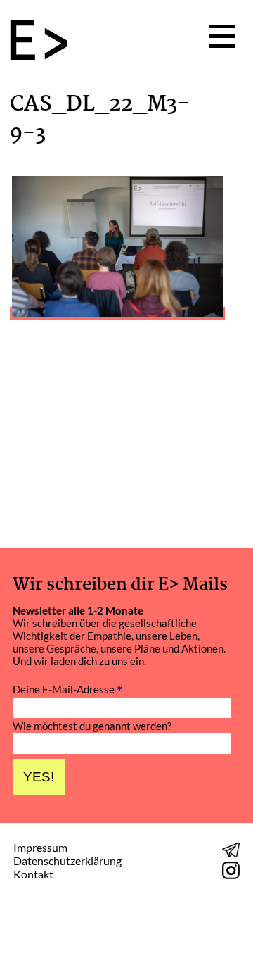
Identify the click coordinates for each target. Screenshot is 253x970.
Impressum (40, 847)
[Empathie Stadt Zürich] (44, 41)
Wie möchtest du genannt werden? (92, 726)
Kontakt (33, 874)
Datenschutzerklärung (67, 860)
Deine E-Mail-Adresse (68, 688)
